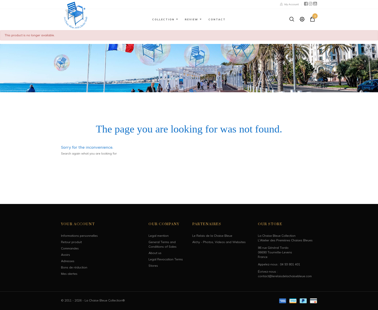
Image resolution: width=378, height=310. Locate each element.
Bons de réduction (74, 267)
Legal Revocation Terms (166, 259)
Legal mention (159, 236)
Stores (153, 266)
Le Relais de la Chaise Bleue (212, 236)
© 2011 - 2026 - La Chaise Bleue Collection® (93, 300)
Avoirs (65, 255)
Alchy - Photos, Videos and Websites (219, 242)
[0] (312, 20)
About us (155, 253)
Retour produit (71, 242)
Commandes (70, 248)
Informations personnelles (79, 236)
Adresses (67, 261)
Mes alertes (69, 274)
